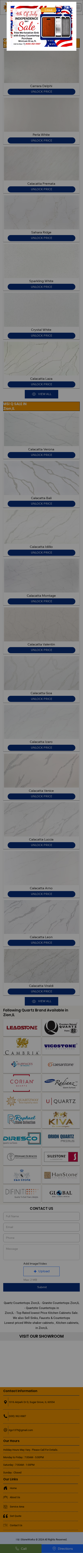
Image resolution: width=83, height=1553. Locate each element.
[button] (48, 10)
